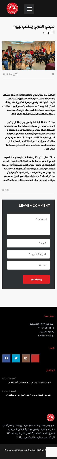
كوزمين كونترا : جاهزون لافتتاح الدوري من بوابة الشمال (28, 395)
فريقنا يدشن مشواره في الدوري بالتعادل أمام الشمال (29, 382)
